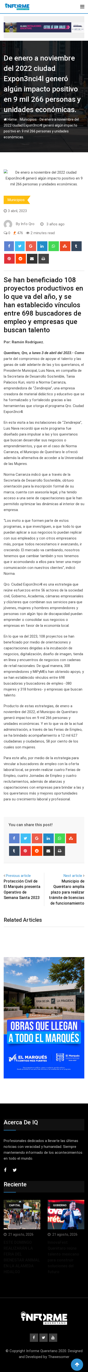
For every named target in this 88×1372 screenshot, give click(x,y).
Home (12, 119)
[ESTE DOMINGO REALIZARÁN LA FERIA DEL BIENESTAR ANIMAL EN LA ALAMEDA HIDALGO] (22, 1214)
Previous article (18, 875)
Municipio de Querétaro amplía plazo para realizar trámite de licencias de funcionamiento (66, 892)
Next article (73, 875)
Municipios (28, 119)
